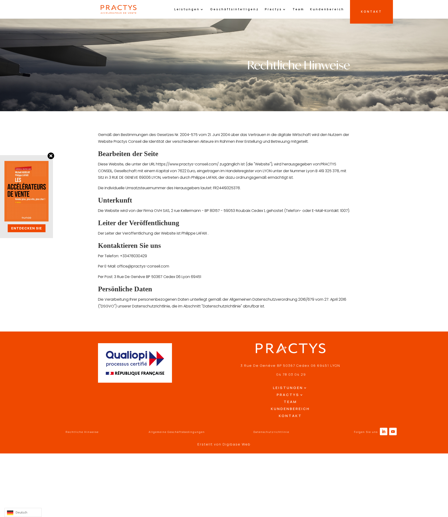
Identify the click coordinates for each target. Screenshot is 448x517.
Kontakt (290, 416)
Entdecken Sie (26, 228)
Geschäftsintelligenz (234, 9)
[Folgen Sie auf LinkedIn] (383, 431)
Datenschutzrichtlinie (271, 432)
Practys (273, 9)
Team (298, 9)
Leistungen (187, 9)
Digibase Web (237, 444)
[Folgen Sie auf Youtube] (393, 431)
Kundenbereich (327, 9)
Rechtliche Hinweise (82, 432)
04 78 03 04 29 (290, 374)
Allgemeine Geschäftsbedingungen (177, 432)
